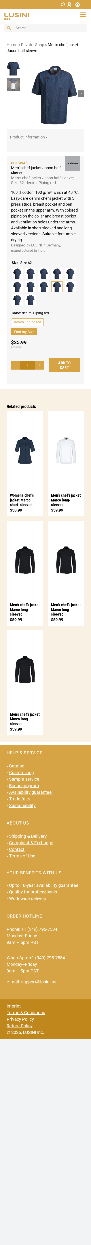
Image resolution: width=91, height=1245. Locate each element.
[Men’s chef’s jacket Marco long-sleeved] (66, 450)
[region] (14, 93)
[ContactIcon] (62, 4)
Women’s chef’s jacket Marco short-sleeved (22, 500)
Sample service (24, 779)
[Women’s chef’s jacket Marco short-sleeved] (25, 450)
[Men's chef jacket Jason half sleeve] (17, 273)
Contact (17, 849)
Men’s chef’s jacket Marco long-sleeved (66, 500)
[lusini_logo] (16, 15)
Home (12, 44)
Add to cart (64, 365)
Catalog (16, 766)
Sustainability (22, 805)
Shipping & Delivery (28, 836)
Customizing (21, 772)
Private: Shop (32, 44)
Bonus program (24, 785)
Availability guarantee (30, 792)
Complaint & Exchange (31, 842)
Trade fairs (19, 798)
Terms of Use (22, 856)
